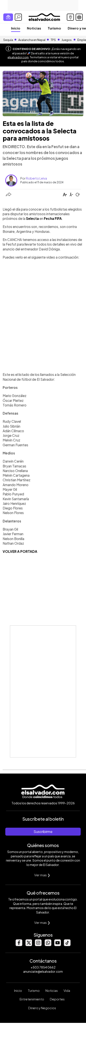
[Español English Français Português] (79, 17)
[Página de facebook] (18, 945)
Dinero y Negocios (42, 1008)
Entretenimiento (32, 999)
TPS (53, 40)
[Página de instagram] (38, 945)
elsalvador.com (18, 57)
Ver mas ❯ (42, 875)
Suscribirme (43, 831)
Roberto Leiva (36, 178)
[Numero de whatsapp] (47, 945)
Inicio (15, 28)
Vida (67, 991)
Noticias (34, 28)
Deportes (57, 999)
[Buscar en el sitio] (18, 17)
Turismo (54, 28)
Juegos (67, 40)
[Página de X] (28, 945)
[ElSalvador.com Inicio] (44, 17)
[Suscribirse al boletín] (8, 17)
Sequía (8, 40)
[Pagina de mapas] (70, 17)
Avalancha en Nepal (31, 40)
